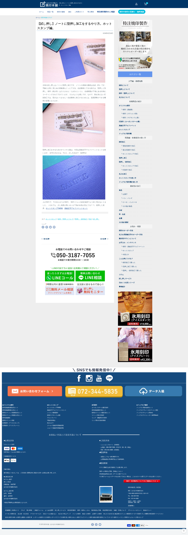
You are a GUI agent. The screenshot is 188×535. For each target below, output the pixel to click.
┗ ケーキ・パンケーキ (129, 202)
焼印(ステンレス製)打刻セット (101, 412)
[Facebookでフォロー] (92, 524)
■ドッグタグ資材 (142, 405)
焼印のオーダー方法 (126, 230)
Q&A (69, 12)
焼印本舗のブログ (46, 17)
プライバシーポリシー (135, 510)
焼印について (123, 85)
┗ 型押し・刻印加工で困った (131, 270)
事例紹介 (122, 286)
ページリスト (159, 514)
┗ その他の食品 (126, 206)
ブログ (23, 510)
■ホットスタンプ (52, 405)
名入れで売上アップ (64, 514)
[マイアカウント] (136, 4)
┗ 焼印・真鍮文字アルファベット (133, 246)
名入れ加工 (123, 174)
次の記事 (103, 239)
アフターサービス (35, 514)
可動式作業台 (51, 420)
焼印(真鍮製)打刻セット (99, 410)
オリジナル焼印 (124, 105)
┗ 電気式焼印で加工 (128, 146)
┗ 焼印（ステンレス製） (129, 113)
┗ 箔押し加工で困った (129, 266)
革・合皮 (122, 214)
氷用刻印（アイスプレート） (11, 425)
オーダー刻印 (112, 517)
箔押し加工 (123, 158)
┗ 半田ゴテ (125, 254)
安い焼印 (68, 517)
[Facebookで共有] (43, 226)
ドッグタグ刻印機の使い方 (128, 182)
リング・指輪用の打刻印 (99, 418)
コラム (121, 274)
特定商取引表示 (107, 510)
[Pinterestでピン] (46, 226)
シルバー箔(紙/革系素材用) (55, 428)
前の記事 (46, 239)
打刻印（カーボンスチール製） (130, 121)
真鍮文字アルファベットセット (76, 208)
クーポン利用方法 (10, 514)
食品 (120, 190)
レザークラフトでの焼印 (58, 517)
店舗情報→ (131, 505)
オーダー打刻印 (136, 514)
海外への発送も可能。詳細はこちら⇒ (111, 471)
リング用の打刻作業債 (98, 420)
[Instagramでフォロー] (96, 524)
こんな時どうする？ (126, 258)
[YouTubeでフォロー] (100, 524)
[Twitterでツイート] (50, 226)
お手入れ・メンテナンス (127, 242)
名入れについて (124, 97)
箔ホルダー (50, 423)
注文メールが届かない (50, 514)
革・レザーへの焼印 (37, 517)
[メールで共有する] (54, 226)
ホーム (41, 12)
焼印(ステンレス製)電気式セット (12, 412)
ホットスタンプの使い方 (127, 178)
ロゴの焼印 (46, 517)
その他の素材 (123, 222)
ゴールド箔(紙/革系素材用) (55, 425)
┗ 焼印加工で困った (128, 262)
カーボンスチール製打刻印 (100, 407)
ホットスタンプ (51, 219)
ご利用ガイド (79, 12)
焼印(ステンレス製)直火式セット (12, 415)
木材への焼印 (16, 517)
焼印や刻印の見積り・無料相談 (131, 12)
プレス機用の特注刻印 (148, 514)
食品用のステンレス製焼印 (123, 514)
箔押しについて (124, 89)
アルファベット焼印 (86, 517)
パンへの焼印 (76, 514)
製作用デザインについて (127, 238)
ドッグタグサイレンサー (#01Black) (147, 415)
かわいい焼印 (76, 517)
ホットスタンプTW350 (54, 208)
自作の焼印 (8, 517)
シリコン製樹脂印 (52, 412)
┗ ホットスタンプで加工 (129, 154)
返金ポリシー (147, 510)
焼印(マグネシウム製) (53, 415)
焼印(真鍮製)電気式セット (10, 407)
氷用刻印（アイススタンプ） (11, 423)
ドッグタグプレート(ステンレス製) (147, 410)
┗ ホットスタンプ (127, 250)
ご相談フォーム (38, 510)
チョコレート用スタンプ (135, 517)
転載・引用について (120, 510)
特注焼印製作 (71, 510)
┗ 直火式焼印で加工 (128, 150)
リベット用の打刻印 (98, 415)
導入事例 (90, 12)
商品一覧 (50, 12)
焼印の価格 (61, 12)
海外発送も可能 (96, 510)
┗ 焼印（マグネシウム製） (130, 117)
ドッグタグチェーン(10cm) (144, 412)
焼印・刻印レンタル (83, 510)
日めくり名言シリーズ (127, 282)
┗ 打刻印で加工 (126, 170)
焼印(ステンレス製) (8, 420)
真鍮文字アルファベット (127, 125)
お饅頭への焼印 (25, 517)
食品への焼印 (86, 514)
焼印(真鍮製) (6, 418)
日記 (90, 219)
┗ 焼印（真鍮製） (127, 109)
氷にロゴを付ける (108, 514)
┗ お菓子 (124, 194)
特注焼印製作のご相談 (106, 12)
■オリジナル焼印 (8, 405)
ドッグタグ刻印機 (125, 133)
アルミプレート (52, 418)
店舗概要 (8, 510)
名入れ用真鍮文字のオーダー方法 (130, 234)
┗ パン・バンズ (126, 198)
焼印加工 (122, 142)
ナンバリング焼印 (122, 517)
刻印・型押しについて (66, 219)
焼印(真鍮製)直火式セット (10, 410)
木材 (120, 210)
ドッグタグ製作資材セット (144, 407)
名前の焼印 (96, 517)
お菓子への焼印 (97, 514)
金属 (120, 218)
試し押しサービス (125, 278)
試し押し (96, 219)
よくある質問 (49, 510)
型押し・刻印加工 (81, 219)
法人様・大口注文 (23, 514)
